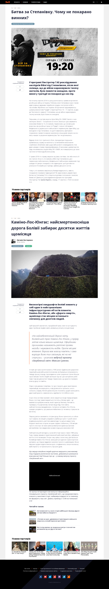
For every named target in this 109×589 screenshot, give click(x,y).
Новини (25, 2)
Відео (45, 2)
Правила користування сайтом (49, 571)
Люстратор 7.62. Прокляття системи (23, 24)
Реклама (82, 568)
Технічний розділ (72, 568)
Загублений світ (17, 246)
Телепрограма (35, 2)
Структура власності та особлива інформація (52, 568)
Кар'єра (35, 568)
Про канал (27, 568)
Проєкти (17, 2)
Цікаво (28, 246)
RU (97, 2)
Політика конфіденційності (30, 571)
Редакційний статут (80, 571)
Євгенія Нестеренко (25, 240)
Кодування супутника (66, 571)
